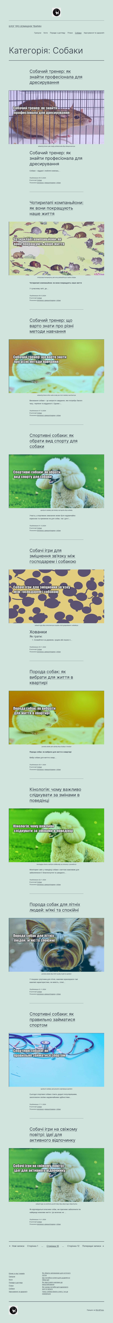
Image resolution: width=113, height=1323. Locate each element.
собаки (58, 183)
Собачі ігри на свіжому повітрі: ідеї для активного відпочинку (53, 1134)
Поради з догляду (57, 33)
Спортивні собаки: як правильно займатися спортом (52, 1019)
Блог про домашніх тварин (25, 26)
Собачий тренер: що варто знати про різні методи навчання (52, 326)
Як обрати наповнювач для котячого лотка (56, 1274)
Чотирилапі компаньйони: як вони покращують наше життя (56, 208)
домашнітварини (49, 183)
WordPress (100, 1310)
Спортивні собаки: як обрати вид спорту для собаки (54, 441)
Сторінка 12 (73, 1246)
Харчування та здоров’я (94, 33)
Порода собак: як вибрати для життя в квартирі (51, 677)
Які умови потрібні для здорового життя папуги (55, 1288)
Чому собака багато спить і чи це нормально (55, 1293)
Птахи (70, 33)
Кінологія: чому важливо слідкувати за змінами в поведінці (55, 795)
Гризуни (37, 33)
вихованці (40, 183)
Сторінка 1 (32, 1246)
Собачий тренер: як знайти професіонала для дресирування (56, 77)
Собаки (78, 33)
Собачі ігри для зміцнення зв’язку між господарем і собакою (53, 556)
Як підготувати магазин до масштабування (52, 1283)
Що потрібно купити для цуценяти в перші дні (56, 1279)
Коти (46, 33)
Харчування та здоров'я (18, 1292)
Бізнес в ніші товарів (17, 1273)
